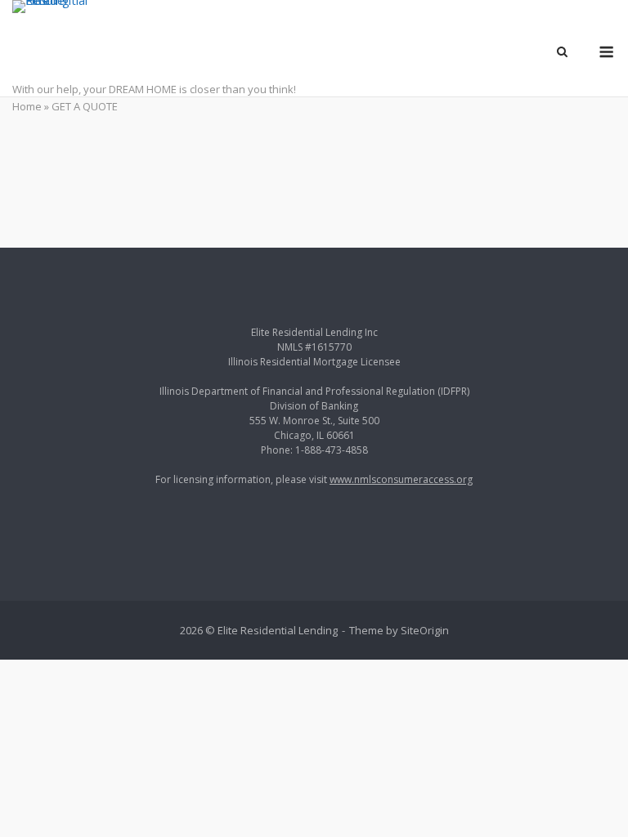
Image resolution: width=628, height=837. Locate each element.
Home (27, 106)
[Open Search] (562, 53)
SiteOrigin (425, 630)
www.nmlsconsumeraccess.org (401, 479)
